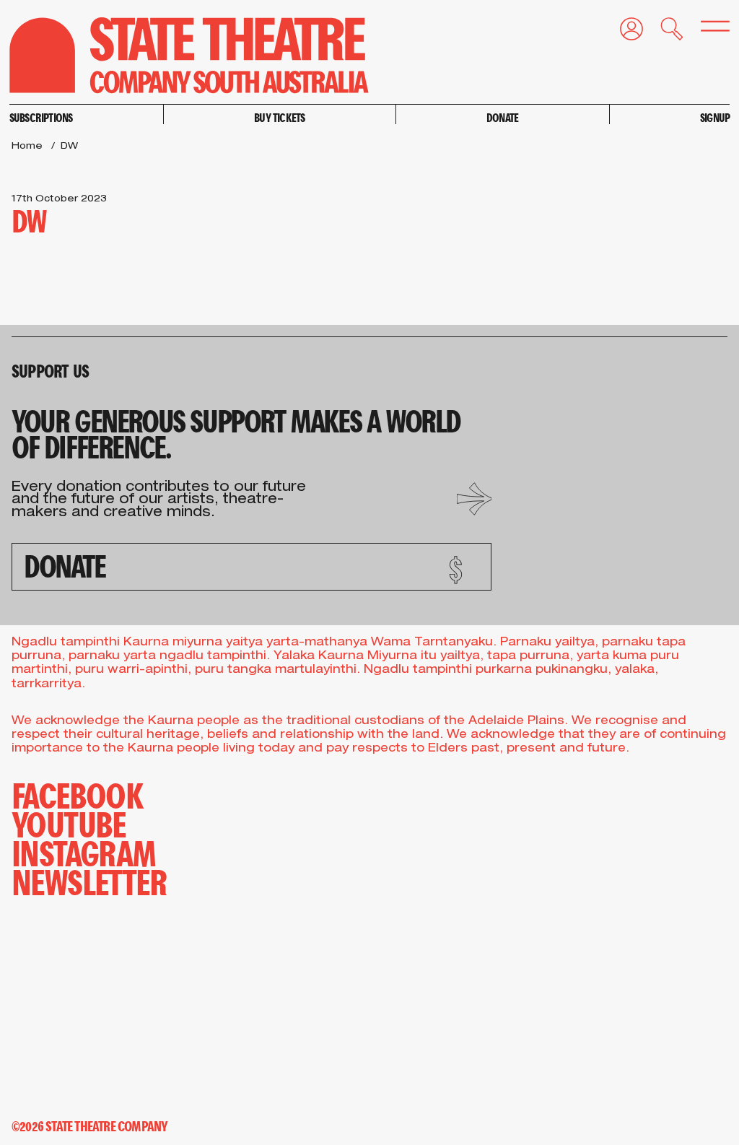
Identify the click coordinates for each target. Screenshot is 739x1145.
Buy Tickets (279, 117)
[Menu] (706, 30)
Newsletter (89, 880)
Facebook (77, 794)
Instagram (84, 851)
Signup (715, 117)
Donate (502, 117)
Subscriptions (41, 117)
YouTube (69, 823)
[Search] (663, 32)
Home (27, 147)
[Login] (623, 32)
